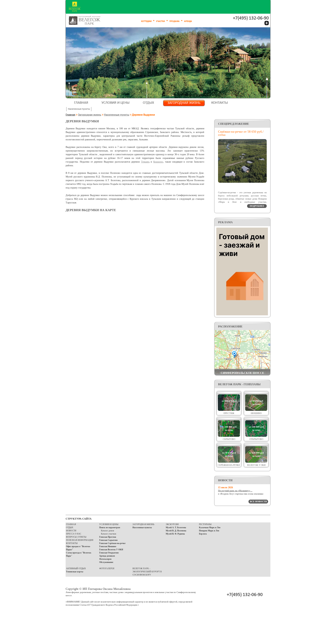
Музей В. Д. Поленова (176, 530)
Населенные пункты (116, 114)
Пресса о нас (73, 534)
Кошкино (158, 161)
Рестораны (205, 524)
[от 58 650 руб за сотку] (229, 462)
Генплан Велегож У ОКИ (111, 549)
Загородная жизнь (183, 103)
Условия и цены (116, 103)
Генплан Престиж (107, 537)
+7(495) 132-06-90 (251, 18)
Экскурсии (172, 524)
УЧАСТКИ (160, 21)
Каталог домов (107, 530)
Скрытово (229, 439)
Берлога (203, 534)
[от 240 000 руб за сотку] (229, 436)
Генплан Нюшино (107, 546)
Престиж (228, 413)
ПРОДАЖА (174, 21)
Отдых (148, 103)
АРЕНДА (188, 21)
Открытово (256, 439)
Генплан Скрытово (108, 540)
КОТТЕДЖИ (146, 21)
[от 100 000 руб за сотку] (256, 436)
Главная (81, 103)
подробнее (257, 206)
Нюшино (256, 413)
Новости (71, 530)
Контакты (219, 103)
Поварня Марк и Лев (209, 530)
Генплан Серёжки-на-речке (112, 543)
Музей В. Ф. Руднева (175, 534)
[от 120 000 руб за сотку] (256, 462)
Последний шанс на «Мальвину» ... (235, 490)
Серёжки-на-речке (229, 465)
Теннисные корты (74, 571)
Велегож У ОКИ (256, 465)
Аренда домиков (107, 556)
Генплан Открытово (109, 552)
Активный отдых (76, 568)
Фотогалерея (105, 559)
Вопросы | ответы (76, 537)
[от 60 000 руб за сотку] (256, 410)
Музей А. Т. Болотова (176, 527)
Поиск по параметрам (109, 527)
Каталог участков (108, 534)
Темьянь (145, 161)
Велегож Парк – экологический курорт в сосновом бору (147, 571)
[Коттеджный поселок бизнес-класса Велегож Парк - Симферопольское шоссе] (88, 20)
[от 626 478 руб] (229, 410)
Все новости (258, 501)
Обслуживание (106, 562)
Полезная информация (79, 540)
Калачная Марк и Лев (209, 527)
